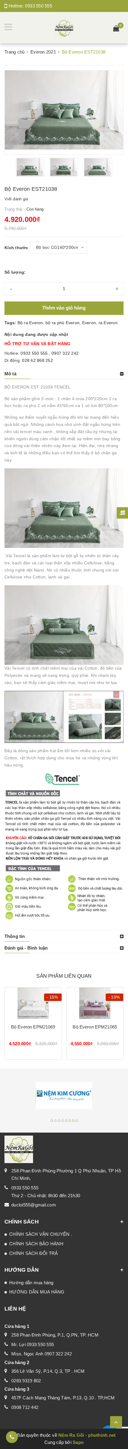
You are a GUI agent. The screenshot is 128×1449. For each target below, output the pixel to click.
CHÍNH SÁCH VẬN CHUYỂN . (40, 1234)
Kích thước (16, 247)
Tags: (11, 322)
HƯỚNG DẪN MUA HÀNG (37, 1291)
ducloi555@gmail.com (33, 1204)
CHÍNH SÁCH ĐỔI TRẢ (33, 1253)
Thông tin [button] (14, 936)
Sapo (78, 1442)
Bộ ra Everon (30, 322)
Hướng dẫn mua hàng (31, 1282)
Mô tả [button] (10, 373)
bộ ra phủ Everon (62, 322)
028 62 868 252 (37, 360)
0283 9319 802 (26, 1380)
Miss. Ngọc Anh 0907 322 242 (41, 1353)
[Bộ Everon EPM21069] (33, 1003)
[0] (116, 29)
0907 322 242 (65, 353)
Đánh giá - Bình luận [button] (26, 947)
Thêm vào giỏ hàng (64, 307)
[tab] (64, 374)
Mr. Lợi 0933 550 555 (32, 1344)
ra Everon (108, 322)
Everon (89, 322)
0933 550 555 (38, 5)
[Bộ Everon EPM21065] (95, 1003)
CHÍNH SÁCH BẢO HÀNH (36, 1243)
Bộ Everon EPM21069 (33, 1026)
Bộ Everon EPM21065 (95, 1026)
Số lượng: (15, 272)
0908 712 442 (24, 1407)
